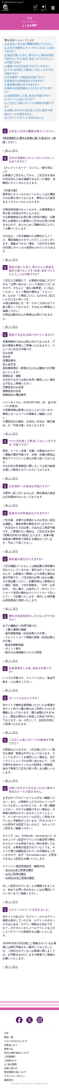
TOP (6, 1033)
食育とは (8, 1048)
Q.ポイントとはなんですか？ (19, 99)
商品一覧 (8, 1037)
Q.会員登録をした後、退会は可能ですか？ (27, 95)
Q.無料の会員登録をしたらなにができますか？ (28, 90)
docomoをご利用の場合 (19, 870)
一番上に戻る (10, 150)
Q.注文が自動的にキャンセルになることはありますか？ (29, 49)
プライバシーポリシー (14, 1075)
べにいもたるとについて (16, 1041)
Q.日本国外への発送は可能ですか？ (24, 77)
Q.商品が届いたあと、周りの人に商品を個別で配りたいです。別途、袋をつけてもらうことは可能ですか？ (29, 58)
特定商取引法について (15, 1072)
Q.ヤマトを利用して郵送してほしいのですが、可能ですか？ (29, 71)
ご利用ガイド (10, 1060)
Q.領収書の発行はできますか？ (21, 84)
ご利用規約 (9, 1056)
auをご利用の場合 (15, 874)
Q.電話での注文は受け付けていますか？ (26, 66)
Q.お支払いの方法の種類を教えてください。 (28, 44)
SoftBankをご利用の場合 (19, 878)
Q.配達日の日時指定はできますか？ (24, 81)
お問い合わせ (10, 1068)
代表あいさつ (10, 1045)
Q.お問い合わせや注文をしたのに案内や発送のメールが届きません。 (28, 112)
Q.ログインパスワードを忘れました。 (24, 118)
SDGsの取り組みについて (16, 1052)
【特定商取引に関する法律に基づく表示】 (25, 138)
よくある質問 (10, 1064)
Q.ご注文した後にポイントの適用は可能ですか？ (29, 104)
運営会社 (8, 1079)
